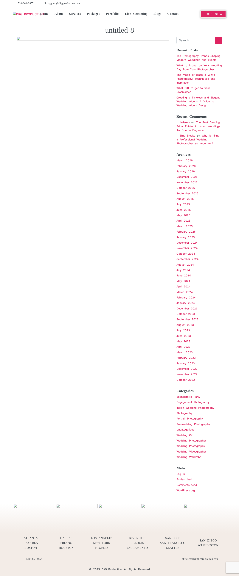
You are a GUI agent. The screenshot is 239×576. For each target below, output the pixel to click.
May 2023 (183, 341)
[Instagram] (218, 3)
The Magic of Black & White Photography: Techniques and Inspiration (195, 78)
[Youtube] (212, 3)
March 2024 (184, 292)
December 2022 (187, 368)
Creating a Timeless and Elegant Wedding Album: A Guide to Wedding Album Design (198, 101)
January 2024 (185, 302)
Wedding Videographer (191, 451)
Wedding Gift (184, 435)
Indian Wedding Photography (195, 407)
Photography (184, 413)
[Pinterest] (207, 3)
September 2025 (187, 193)
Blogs (157, 13)
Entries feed (184, 479)
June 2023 (183, 335)
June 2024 (183, 275)
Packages (93, 13)
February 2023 (186, 357)
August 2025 (185, 198)
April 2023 (183, 346)
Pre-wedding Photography (193, 424)
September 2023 (187, 319)
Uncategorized (185, 429)
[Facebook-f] (190, 3)
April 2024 (183, 286)
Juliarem (185, 122)
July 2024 (183, 270)
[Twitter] (195, 3)
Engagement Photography (192, 402)
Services (75, 13)
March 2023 (184, 352)
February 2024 (186, 297)
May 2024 (183, 281)
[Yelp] (201, 3)
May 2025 (183, 215)
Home (44, 13)
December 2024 (187, 242)
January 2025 (185, 237)
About (59, 13)
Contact (173, 13)
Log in (180, 473)
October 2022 (185, 379)
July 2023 (183, 330)
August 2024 (185, 264)
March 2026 (184, 160)
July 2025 (183, 204)
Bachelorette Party (188, 396)
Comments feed (186, 484)
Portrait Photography (189, 418)
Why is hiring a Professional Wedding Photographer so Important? (197, 139)
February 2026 (186, 166)
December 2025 (187, 176)
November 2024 (187, 248)
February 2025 (186, 231)
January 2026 (185, 171)
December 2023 (187, 308)
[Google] (224, 3)
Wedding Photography (190, 445)
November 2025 (187, 182)
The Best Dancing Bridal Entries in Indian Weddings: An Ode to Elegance (198, 126)
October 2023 (185, 313)
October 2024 (185, 253)
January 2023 (185, 363)
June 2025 (183, 209)
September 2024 (187, 259)
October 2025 (185, 187)
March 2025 (184, 226)
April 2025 (183, 220)
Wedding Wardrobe (188, 456)
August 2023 (185, 324)
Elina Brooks (187, 135)
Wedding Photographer (191, 440)
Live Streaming (136, 13)
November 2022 (187, 374)
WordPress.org (185, 490)
